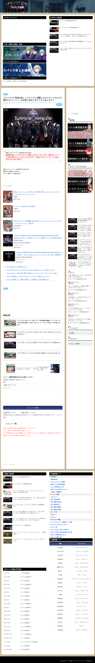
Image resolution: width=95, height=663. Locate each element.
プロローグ (54, 497)
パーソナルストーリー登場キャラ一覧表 (61, 522)
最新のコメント (20, 379)
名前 (4, 382)
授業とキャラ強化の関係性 (58, 484)
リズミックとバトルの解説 (58, 481)
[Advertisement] (24, 29)
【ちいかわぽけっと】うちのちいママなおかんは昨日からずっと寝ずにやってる (30, 270)
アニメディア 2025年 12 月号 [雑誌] (24, 206)
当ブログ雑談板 (8, 185)
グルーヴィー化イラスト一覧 (58, 524)
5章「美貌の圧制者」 (56, 509)
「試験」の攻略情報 (56, 491)
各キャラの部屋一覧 (56, 537)
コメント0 (59, 104)
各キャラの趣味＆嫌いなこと (58, 534)
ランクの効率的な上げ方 (57, 486)
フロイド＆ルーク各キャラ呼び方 (60, 529)
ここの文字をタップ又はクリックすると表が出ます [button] (16, 81)
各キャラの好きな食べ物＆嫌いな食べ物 (61, 532)
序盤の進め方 (54, 479)
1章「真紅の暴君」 (56, 499)
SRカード (53, 517)
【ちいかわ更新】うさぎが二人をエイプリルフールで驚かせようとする (27, 276)
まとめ (6, 94)
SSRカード (54, 514)
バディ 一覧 (54, 527)
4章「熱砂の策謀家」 (56, 507)
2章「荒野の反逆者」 (56, 502)
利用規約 (5, 379)
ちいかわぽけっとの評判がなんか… (17, 267)
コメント (6, 388)
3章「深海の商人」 (56, 504)
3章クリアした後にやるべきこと (59, 489)
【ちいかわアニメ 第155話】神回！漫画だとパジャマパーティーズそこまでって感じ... (32, 273)
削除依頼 (12, 379)
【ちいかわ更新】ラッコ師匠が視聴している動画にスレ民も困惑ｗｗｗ (27, 279)
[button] (91, 113)
